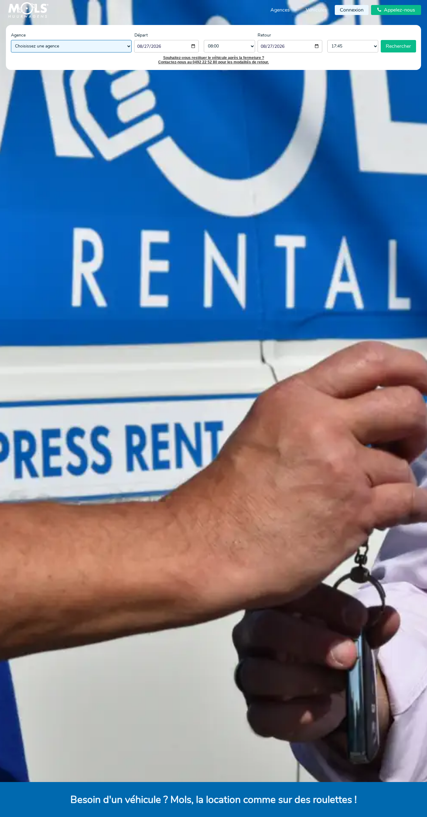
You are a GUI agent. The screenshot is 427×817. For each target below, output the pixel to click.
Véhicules (316, 10)
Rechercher (398, 46)
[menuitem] (280, 10)
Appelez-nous (396, 10)
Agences (280, 10)
